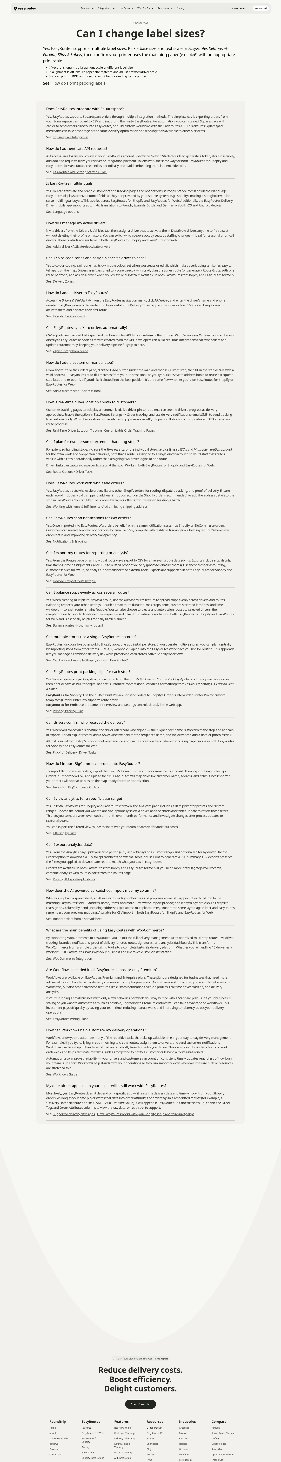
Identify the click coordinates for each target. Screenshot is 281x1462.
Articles (151, 1454)
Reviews (53, 1443)
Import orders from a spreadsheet (77, 919)
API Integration (122, 1457)
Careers (53, 1449)
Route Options (63, 471)
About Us (54, 1433)
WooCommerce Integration (72, 958)
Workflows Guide (65, 1074)
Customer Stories (58, 1438)
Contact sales (238, 8)
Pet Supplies (186, 1459)
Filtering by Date (64, 833)
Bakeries (183, 1433)
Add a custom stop (66, 391)
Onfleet (216, 1438)
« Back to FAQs (140, 22)
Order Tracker (154, 1427)
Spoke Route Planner (223, 1433)
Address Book (91, 391)
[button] (87, 8)
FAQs (149, 1459)
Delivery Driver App (124, 1438)
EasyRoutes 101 (155, 1433)
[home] (25, 8)
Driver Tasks (84, 471)
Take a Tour (88, 1452)
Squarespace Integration (70, 137)
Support (151, 1438)
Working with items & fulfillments (76, 506)
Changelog (153, 1443)
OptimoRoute (219, 1443)
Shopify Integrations (93, 1457)
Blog (149, 1449)
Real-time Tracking (124, 1433)
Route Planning (122, 1427)
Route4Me (217, 1449)
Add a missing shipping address (124, 506)
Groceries (184, 1427)
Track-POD (217, 1459)
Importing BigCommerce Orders (76, 787)
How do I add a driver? (69, 316)
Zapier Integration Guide (70, 351)
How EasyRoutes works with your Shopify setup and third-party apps (145, 1114)
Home (52, 1427)
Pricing (180, 8)
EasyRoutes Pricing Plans (70, 1019)
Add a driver (61, 246)
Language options (66, 211)
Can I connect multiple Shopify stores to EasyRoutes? (90, 660)
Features (86, 1427)
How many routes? (89, 625)
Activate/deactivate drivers (91, 246)
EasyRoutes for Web (92, 1433)
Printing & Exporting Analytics (74, 879)
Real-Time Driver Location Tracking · (78, 430)
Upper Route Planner (223, 1454)
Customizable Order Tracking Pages (129, 430)
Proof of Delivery (65, 752)
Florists (183, 1443)
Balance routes (63, 625)
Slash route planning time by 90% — (142, 1358)
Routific (216, 1427)
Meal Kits (184, 1454)
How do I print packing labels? (79, 83)
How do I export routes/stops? (74, 581)
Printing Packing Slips (68, 711)
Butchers (184, 1438)
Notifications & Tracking (70, 541)
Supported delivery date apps (74, 1114)
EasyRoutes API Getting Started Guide (80, 172)
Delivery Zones (63, 281)
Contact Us (55, 1454)
